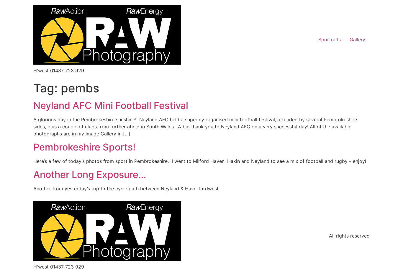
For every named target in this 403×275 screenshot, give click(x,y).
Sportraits (329, 39)
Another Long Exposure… (89, 174)
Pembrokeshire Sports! (84, 147)
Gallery (357, 39)
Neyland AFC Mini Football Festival (110, 105)
